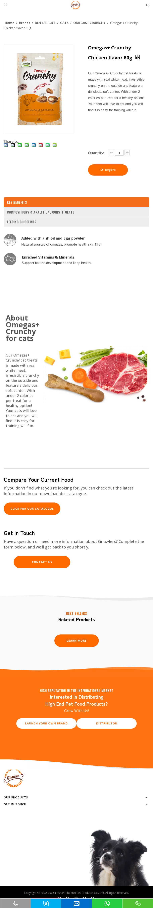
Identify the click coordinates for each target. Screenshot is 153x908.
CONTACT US (42, 562)
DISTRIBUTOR (106, 723)
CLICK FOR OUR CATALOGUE (32, 508)
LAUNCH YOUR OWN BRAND (46, 723)
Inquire (110, 170)
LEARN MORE (77, 640)
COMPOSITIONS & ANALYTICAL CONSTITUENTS (41, 212)
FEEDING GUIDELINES (21, 222)
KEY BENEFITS (17, 202)
